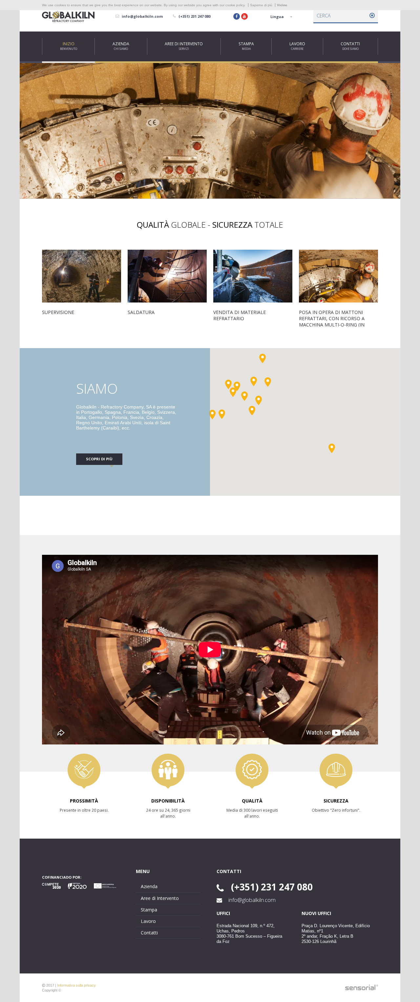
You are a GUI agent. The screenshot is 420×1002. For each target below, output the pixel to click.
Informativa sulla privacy (76, 985)
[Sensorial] (361, 988)
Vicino (282, 5)
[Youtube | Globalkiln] (244, 16)
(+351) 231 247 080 (271, 887)
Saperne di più (261, 5)
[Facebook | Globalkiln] (236, 16)
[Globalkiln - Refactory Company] (68, 16)
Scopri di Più (99, 458)
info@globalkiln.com (251, 900)
